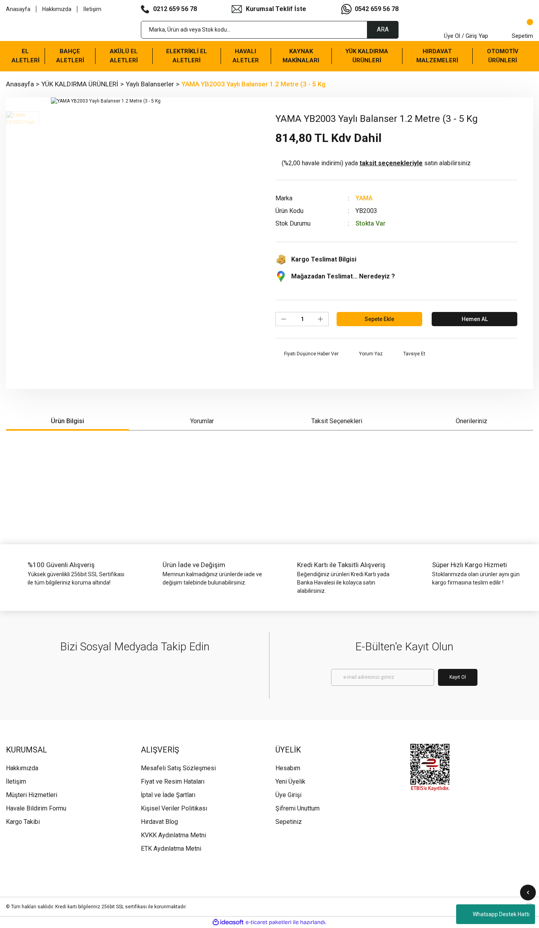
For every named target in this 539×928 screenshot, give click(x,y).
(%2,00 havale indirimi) (376, 163)
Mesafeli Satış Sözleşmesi (178, 768)
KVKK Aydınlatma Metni (173, 835)
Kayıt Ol (457, 677)
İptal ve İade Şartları (168, 795)
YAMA (364, 198)
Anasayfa (18, 9)
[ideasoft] (228, 922)
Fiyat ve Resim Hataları (172, 781)
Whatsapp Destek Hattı (501, 914)
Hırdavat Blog (159, 821)
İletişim (92, 9)
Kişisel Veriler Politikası (174, 808)
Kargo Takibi (23, 821)
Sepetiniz (288, 821)
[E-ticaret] (268, 922)
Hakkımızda (56, 9)
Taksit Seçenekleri (336, 421)
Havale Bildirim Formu (36, 808)
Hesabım (287, 768)
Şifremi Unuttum (297, 808)
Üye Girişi (288, 795)
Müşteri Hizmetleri (31, 795)
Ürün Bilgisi (67, 421)
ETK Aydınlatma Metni (171, 848)
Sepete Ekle (379, 319)
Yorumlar (202, 421)
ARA (383, 29)
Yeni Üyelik (290, 781)
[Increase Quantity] (320, 319)
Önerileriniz (471, 421)
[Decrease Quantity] (284, 319)
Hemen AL (475, 319)
